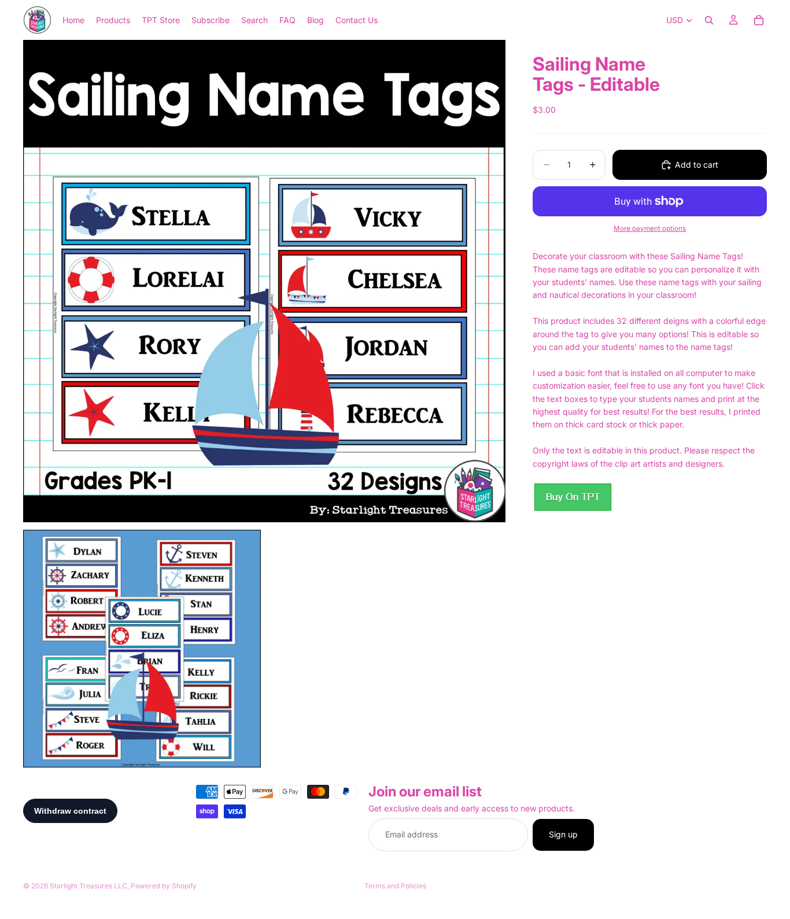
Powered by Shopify (164, 885)
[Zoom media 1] (264, 281)
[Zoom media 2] (142, 648)
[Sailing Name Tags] (572, 497)
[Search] (709, 20)
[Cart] (758, 20)
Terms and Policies (395, 885)
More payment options (650, 228)
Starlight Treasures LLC (88, 885)
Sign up (563, 835)
